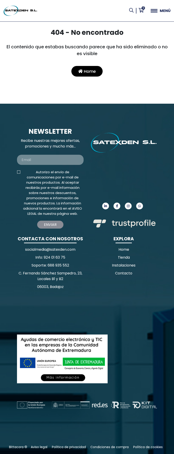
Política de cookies (148, 447)
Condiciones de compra (109, 447)
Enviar (50, 224)
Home (89, 71)
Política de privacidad (69, 447)
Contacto (123, 273)
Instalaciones (123, 265)
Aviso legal (39, 447)
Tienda (124, 257)
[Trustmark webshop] (51, 311)
